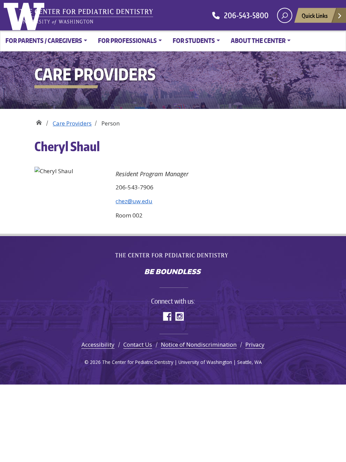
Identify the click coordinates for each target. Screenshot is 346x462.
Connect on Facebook (166, 316)
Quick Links (315, 15)
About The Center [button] (258, 40)
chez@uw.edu (134, 201)
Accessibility (98, 344)
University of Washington (25, 15)
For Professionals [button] (127, 40)
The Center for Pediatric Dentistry (88, 17)
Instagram (179, 316)
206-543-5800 (244, 15)
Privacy (255, 344)
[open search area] (284, 15)
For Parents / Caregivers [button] (43, 40)
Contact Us (137, 344)
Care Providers (72, 123)
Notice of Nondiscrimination (199, 344)
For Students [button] (194, 40)
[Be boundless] (173, 272)
